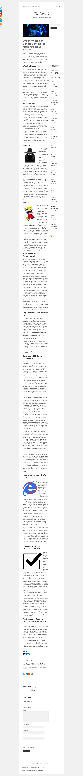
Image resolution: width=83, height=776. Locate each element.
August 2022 (53, 104)
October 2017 (53, 183)
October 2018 (53, 167)
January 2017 (53, 199)
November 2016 (54, 203)
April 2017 (53, 192)
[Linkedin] (27, 674)
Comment (24, 710)
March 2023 (53, 93)
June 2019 (53, 156)
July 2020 (53, 138)
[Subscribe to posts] (51, 236)
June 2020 (53, 140)
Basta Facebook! (27, 686)
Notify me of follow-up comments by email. (30, 743)
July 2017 (53, 188)
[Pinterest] (1, 13)
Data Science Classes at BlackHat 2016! (34, 662)
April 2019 (53, 158)
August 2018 (53, 172)
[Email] (32, 674)
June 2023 (53, 91)
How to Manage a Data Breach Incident (43, 662)
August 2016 (53, 210)
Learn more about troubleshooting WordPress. (32, 770)
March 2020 (53, 147)
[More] (1, 24)
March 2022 (53, 111)
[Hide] (0, 26)
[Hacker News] (1, 21)
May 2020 (53, 143)
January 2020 (53, 152)
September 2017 (54, 185)
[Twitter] (24, 674)
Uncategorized (33, 679)
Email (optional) (25, 730)
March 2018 (53, 179)
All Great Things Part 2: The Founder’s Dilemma (55, 66)
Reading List (40, 6)
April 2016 (53, 217)
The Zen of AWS (54, 62)
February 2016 (54, 222)
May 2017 (53, 190)
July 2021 (53, 125)
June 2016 (53, 215)
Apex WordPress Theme (37, 763)
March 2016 (53, 219)
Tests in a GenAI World (55, 77)
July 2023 (53, 89)
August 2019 (53, 154)
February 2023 (54, 95)
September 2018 (54, 170)
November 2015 (54, 228)
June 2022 (53, 109)
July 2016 (53, 212)
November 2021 (54, 118)
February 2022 (54, 113)
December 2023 (54, 86)
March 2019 (53, 161)
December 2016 (54, 201)
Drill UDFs (29, 6)
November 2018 (54, 165)
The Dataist (41, 14)
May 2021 (53, 129)
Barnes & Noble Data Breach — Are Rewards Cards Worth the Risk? (26, 663)
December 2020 (54, 131)
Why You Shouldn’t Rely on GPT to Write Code (55, 74)
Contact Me (25, 6)
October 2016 (53, 206)
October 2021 (53, 120)
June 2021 (53, 127)
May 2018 (53, 176)
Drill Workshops (34, 6)
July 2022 (53, 107)
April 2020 (53, 145)
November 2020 (54, 134)
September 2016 (54, 208)
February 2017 (54, 197)
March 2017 (53, 194)
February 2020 (54, 149)
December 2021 (54, 116)
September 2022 (54, 102)
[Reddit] (29, 674)
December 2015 (54, 226)
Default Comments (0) (27, 701)
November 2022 (54, 100)
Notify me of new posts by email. (29, 747)
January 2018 (53, 181)
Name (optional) (26, 724)
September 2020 (54, 136)
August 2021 (53, 122)
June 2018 (53, 174)
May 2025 (53, 84)
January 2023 (53, 98)
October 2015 (53, 231)
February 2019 (54, 163)
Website (24, 735)
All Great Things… (54, 70)
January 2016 (53, 224)
